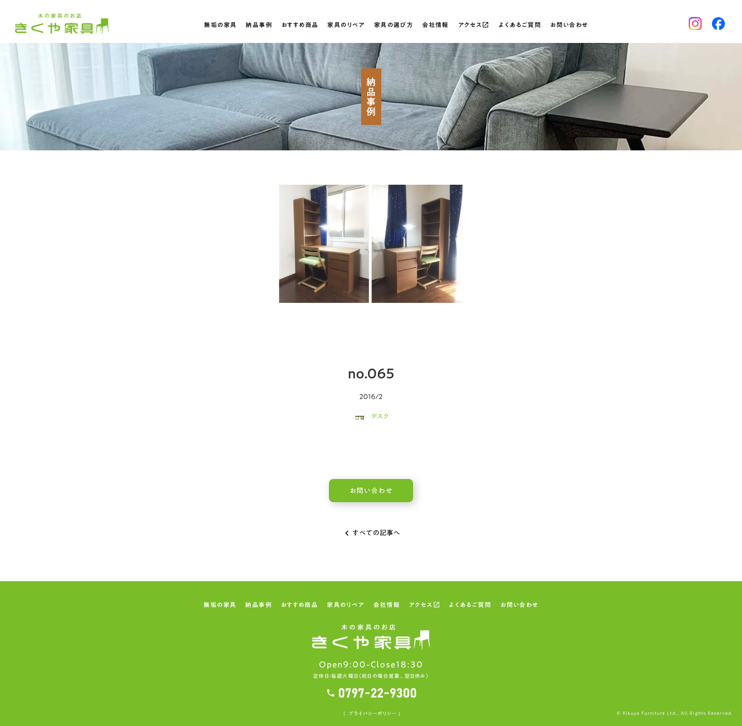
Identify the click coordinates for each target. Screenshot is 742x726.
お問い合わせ (569, 26)
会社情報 (435, 26)
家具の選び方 (393, 26)
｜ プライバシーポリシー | (371, 714)
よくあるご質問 (520, 26)
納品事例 (259, 26)
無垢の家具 (220, 26)
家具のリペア (346, 26)
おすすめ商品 (299, 26)
